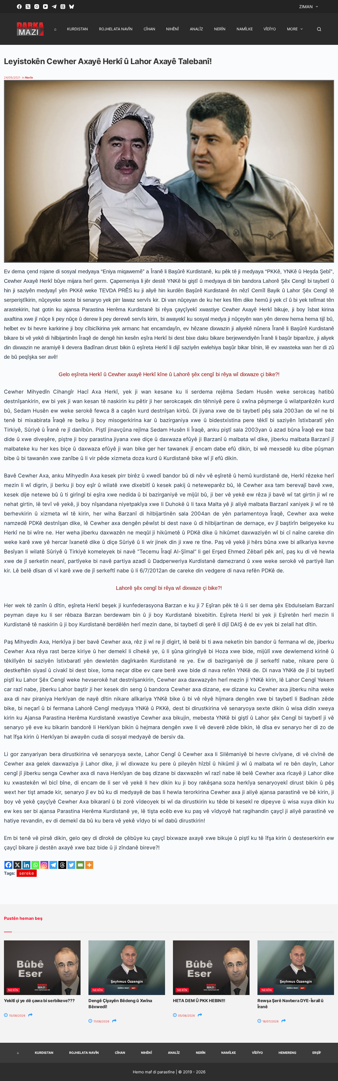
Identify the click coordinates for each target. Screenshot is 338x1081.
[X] (17, 865)
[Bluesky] (71, 6)
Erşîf (316, 1053)
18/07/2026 (270, 1021)
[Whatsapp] (35, 865)
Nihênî (172, 29)
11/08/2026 (101, 1021)
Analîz (196, 29)
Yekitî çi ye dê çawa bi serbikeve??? (39, 1000)
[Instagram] (36, 6)
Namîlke (245, 29)
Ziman (306, 6)
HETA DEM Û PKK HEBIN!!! (199, 1000)
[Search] (319, 29)
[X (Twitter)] (28, 6)
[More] (89, 865)
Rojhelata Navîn (116, 29)
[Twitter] (71, 865)
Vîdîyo (270, 29)
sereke (26, 873)
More (292, 29)
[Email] (80, 865)
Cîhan (149, 29)
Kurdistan (77, 29)
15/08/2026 (16, 1015)
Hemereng (287, 1053)
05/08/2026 (186, 1015)
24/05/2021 (12, 77)
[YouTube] (45, 6)
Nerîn (220, 29)
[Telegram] (54, 6)
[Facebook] (19, 6)
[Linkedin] (26, 865)
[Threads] (62, 6)
